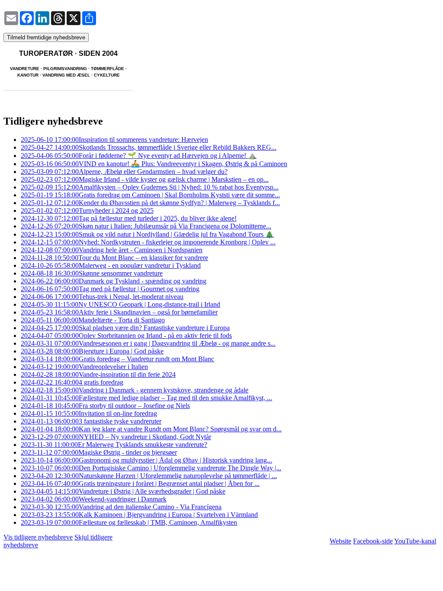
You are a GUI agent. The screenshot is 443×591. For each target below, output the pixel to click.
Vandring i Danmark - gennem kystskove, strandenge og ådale (134, 390)
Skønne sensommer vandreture (92, 273)
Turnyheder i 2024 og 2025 (87, 210)
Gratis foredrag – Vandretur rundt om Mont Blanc (117, 359)
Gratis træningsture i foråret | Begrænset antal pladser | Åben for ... (140, 483)
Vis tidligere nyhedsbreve (38, 537)
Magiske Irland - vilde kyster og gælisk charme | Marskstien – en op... (145, 179)
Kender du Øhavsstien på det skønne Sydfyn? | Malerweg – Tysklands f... (150, 202)
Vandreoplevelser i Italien (84, 366)
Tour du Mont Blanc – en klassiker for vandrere (114, 257)
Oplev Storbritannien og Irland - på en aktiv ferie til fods (126, 335)
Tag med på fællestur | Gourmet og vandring (110, 288)
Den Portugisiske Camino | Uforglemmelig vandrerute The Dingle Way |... (151, 468)
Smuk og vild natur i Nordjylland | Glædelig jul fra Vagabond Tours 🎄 (147, 234)
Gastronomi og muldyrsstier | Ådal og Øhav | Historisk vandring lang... (146, 460)
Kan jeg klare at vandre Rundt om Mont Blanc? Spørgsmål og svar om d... (151, 429)
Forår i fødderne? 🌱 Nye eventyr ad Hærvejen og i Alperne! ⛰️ (139, 155)
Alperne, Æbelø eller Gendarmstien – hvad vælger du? (124, 171)
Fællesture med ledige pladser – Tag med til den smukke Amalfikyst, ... (146, 397)
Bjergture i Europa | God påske (92, 351)
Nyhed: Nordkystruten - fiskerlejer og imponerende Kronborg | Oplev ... (148, 242)
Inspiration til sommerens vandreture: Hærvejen (114, 139)
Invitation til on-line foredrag (89, 413)
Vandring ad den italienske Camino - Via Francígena (121, 507)
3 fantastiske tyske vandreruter (91, 421)
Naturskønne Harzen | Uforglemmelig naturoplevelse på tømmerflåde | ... (149, 475)
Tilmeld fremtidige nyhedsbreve (46, 37)
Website (340, 541)
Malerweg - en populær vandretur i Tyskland (111, 265)
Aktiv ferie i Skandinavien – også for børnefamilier (119, 312)
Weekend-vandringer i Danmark (94, 499)
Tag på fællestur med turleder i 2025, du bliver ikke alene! (129, 218)
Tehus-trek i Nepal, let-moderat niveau (102, 296)
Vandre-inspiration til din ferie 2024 (98, 374)
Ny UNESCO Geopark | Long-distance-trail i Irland (120, 304)
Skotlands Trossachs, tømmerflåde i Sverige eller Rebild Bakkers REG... (148, 147)
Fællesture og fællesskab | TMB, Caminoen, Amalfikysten (129, 522)
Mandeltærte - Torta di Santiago (93, 320)
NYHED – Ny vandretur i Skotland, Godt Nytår (116, 436)
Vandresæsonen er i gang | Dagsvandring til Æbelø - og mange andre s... (148, 343)
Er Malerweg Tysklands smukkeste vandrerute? (114, 444)
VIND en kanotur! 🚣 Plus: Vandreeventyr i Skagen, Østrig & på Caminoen (154, 163)
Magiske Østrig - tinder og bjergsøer (99, 452)
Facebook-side (373, 541)
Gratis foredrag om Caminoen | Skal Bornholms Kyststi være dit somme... (150, 195)
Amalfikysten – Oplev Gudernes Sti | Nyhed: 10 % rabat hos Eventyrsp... (150, 187)
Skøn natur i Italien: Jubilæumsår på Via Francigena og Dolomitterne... (146, 226)
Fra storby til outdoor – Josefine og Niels (105, 405)
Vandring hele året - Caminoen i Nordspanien (111, 250)
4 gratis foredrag (72, 382)
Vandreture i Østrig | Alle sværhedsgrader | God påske (123, 491)
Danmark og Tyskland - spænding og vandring (113, 281)
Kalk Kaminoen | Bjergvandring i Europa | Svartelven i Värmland (139, 514)
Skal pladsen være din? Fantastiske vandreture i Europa (125, 327)
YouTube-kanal (415, 541)
